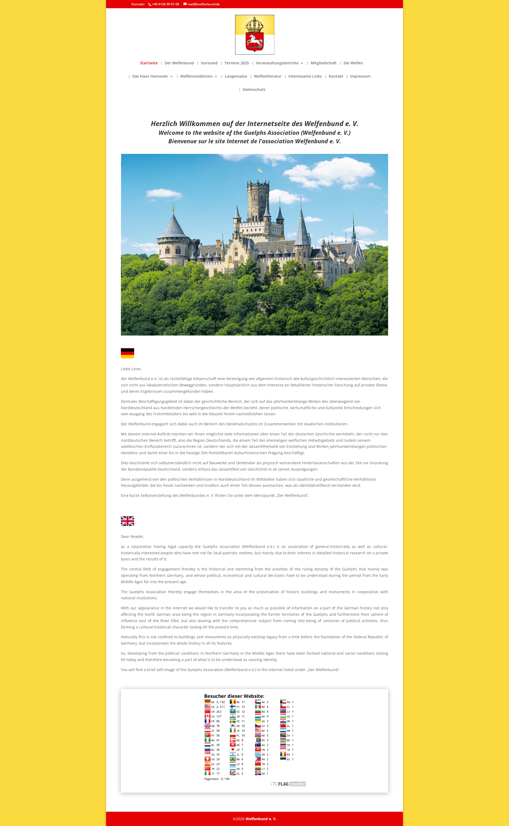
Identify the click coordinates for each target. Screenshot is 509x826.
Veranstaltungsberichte (277, 63)
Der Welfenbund (179, 63)
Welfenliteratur (268, 76)
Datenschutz (254, 90)
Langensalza (236, 76)
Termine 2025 (237, 63)
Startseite (149, 63)
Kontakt (336, 76)
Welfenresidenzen (196, 76)
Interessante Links (305, 76)
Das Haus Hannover (150, 76)
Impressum (360, 76)
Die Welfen (353, 63)
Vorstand (209, 63)
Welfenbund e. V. (261, 818)
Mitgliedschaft (324, 63)
